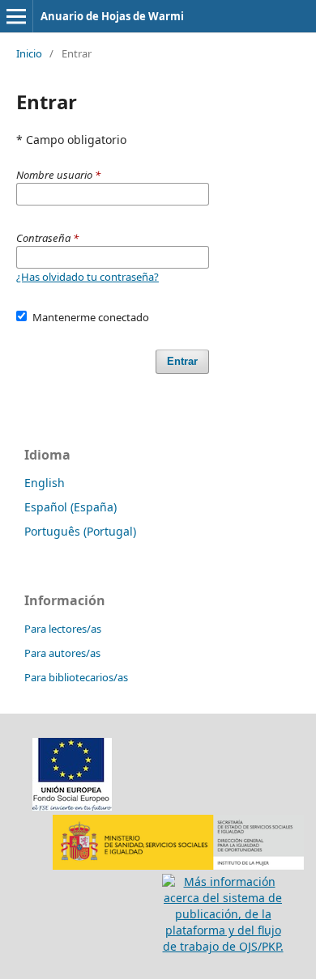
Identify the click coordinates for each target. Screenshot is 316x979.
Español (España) (70, 507)
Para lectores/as (62, 628)
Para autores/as (62, 653)
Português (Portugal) (80, 531)
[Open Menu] (16, 16)
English (44, 482)
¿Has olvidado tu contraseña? (87, 276)
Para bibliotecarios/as (76, 677)
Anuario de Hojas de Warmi (112, 16)
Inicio (29, 53)
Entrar (182, 361)
